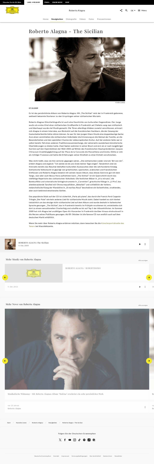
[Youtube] (69, 439)
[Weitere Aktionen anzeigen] (145, 244)
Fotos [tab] (91, 19)
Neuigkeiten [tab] (57, 19)
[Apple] (89, 439)
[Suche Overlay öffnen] (126, 10)
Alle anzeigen (143, 260)
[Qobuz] (93, 439)
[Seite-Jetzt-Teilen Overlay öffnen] (121, 10)
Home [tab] (45, 19)
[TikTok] (79, 439)
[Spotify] (84, 439)
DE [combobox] (132, 10)
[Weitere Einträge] (149, 277)
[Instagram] (74, 439)
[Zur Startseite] (36, 13)
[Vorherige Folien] (5, 277)
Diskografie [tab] (71, 19)
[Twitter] (60, 439)
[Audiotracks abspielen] (139, 244)
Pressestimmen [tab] (104, 19)
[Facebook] (65, 439)
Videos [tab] (82, 19)
